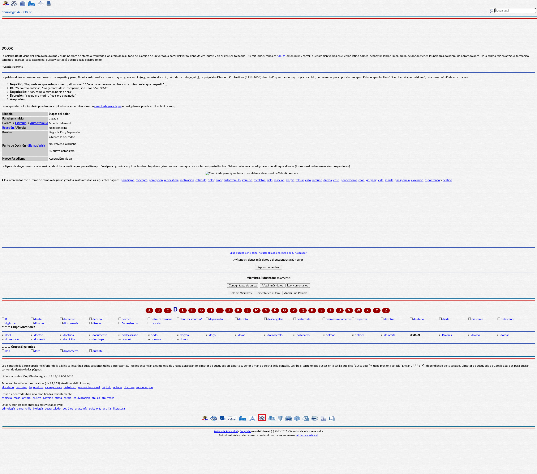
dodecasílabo (130, 335)
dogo (212, 335)
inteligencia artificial (307, 435)
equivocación (81, 398)
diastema (477, 319)
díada (445, 319)
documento (100, 335)
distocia (155, 323)
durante (98, 351)
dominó (156, 339)
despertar (361, 319)
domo (184, 339)
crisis (42, 145)
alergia (290, 180)
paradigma (127, 180)
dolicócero (303, 335)
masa (17, 398)
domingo (98, 339)
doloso (475, 335)
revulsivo (21, 387)
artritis (107, 408)
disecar (97, 323)
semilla (389, 180)
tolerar (300, 180)
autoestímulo (232, 180)
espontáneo (432, 180)
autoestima (171, 180)
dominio (127, 339)
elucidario (8, 387)
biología (38, 408)
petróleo (68, 408)
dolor (211, 180)
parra (20, 408)
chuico (96, 398)
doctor (38, 335)
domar (505, 335)
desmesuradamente (338, 319)
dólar (241, 335)
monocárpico (144, 387)
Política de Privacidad (226, 431)
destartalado (53, 408)
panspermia (402, 180)
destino (447, 180)
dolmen (360, 335)
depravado (216, 319)
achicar (117, 387)
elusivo (37, 398)
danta (38, 319)
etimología (8, 408)
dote (37, 351)
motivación (187, 180)
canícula (7, 398)
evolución (417, 180)
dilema (31, 145)
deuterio (418, 319)
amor (219, 180)
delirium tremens (161, 319)
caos (361, 180)
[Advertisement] (268, 31)
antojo (26, 398)
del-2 (281, 56)
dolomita (389, 335)
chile (28, 408)
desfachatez (304, 319)
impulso (247, 180)
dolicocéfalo (275, 335)
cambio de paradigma (107, 106)
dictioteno (507, 319)
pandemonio (349, 180)
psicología (95, 408)
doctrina (68, 335)
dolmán (330, 335)
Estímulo (20, 123)
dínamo (39, 323)
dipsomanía (70, 323)
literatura (119, 408)
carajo (68, 398)
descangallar (275, 319)
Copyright (245, 431)
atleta (58, 398)
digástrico (11, 323)
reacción (279, 180)
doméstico (40, 339)
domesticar (12, 339)
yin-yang (371, 180)
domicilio (69, 339)
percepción (156, 180)
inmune (317, 180)
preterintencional (89, 387)
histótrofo (70, 387)
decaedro (69, 319)
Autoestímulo (39, 123)
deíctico (126, 319)
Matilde (48, 398)
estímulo (201, 180)
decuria (97, 319)
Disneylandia (130, 323)
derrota (243, 319)
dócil (8, 335)
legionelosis (36, 387)
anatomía (81, 408)
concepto (141, 180)
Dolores (447, 335)
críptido (106, 387)
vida (380, 180)
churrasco (108, 398)
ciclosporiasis (53, 387)
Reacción (8, 128)
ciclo (269, 180)
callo (308, 180)
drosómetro (70, 351)
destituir (389, 319)
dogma (184, 335)
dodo (154, 335)
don (7, 351)
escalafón (260, 180)
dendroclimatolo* (191, 319)
